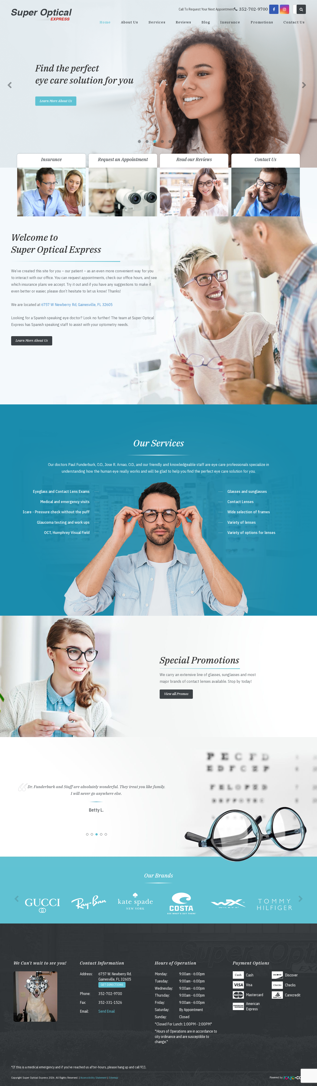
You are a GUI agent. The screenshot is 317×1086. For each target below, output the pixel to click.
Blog (205, 22)
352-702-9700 (110, 993)
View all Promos (176, 694)
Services (157, 22)
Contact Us (294, 22)
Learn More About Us (56, 101)
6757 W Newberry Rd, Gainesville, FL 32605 (77, 304)
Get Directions (112, 985)
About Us (129, 22)
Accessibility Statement (93, 1077)
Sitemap (113, 1077)
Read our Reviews (194, 159)
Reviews (183, 22)
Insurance (230, 22)
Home (105, 22)
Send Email (106, 1011)
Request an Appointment (123, 159)
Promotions (262, 22)
